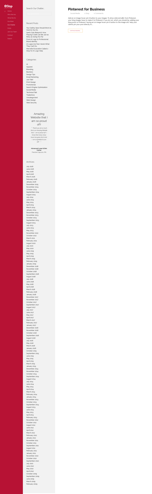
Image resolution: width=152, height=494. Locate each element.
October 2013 (31, 402)
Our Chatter (11, 25)
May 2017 (29, 315)
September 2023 (32, 220)
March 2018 (30, 289)
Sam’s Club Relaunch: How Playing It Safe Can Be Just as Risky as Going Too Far (37, 35)
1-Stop (86, 13)
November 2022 (32, 233)
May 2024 (30, 202)
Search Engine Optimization (36, 87)
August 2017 (30, 307)
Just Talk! (29, 80)
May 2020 (30, 248)
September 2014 (32, 376)
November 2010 (32, 456)
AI (27, 64)
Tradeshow (30, 95)
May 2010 (29, 469)
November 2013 (32, 399)
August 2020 (31, 243)
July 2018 (29, 279)
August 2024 (31, 195)
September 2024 (32, 192)
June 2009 (30, 479)
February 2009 (31, 484)
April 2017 (30, 317)
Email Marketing (32, 77)
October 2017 (31, 302)
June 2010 (30, 466)
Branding (29, 69)
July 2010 (29, 463)
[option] (39, 131)
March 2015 (30, 364)
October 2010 (31, 458)
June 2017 (30, 312)
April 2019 (30, 256)
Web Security (31, 103)
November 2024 (32, 187)
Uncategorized (32, 97)
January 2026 (31, 182)
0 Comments (98, 13)
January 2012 (31, 438)
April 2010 (30, 471)
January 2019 (31, 264)
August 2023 (30, 223)
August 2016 (30, 338)
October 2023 (31, 218)
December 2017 (32, 297)
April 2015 (30, 361)
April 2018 (30, 287)
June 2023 (30, 228)
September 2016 (32, 335)
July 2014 (29, 381)
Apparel (29, 67)
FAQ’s (9, 28)
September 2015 (32, 353)
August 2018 (30, 277)
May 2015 (29, 358)
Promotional (31, 85)
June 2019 (30, 251)
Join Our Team (12, 32)
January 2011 (31, 453)
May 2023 (29, 230)
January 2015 (31, 366)
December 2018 (32, 266)
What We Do (11, 18)
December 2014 (32, 369)
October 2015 (31, 351)
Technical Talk (31, 92)
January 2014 (31, 397)
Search (9, 38)
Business (29, 72)
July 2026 (29, 166)
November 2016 (32, 330)
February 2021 (31, 241)
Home (9, 11)
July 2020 (29, 246)
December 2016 (32, 328)
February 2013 (31, 417)
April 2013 (30, 415)
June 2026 (30, 169)
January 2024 (31, 210)
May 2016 (29, 343)
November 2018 (32, 269)
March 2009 (30, 481)
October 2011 (31, 443)
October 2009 (31, 474)
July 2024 (29, 197)
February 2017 (31, 323)
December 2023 (32, 212)
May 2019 (29, 253)
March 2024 (30, 207)
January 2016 (31, 348)
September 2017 (32, 305)
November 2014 (32, 371)
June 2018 (30, 282)
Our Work (10, 21)
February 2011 (31, 451)
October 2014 (31, 374)
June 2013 (30, 410)
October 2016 (31, 333)
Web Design (31, 100)
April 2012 (30, 430)
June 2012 (30, 428)
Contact (10, 35)
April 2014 (30, 389)
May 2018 (29, 284)
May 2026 (30, 172)
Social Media (75, 13)
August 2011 (30, 448)
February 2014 (31, 394)
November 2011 (32, 440)
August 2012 (30, 425)
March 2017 (30, 320)
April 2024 (30, 205)
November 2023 (32, 215)
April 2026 (30, 174)
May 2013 (29, 412)
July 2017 (29, 310)
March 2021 (30, 238)
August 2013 (30, 407)
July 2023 (29, 225)
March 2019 (30, 259)
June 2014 (30, 384)
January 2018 (31, 294)
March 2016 (30, 346)
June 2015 (30, 356)
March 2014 (30, 392)
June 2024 (30, 200)
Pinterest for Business (86, 9)
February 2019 (31, 261)
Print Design (31, 82)
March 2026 (30, 177)
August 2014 (30, 379)
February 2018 (31, 292)
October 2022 (31, 236)
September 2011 (32, 445)
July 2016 (29, 341)
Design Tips (30, 74)
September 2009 (32, 476)
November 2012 (32, 420)
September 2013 (32, 405)
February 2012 (31, 435)
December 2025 (32, 184)
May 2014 (29, 387)
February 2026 (31, 179)
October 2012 (31, 422)
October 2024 (31, 189)
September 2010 (32, 461)
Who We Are (11, 14)
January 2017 (31, 325)
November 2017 (32, 300)
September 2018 (32, 274)
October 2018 (31, 271)
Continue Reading (75, 30)
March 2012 (30, 433)
